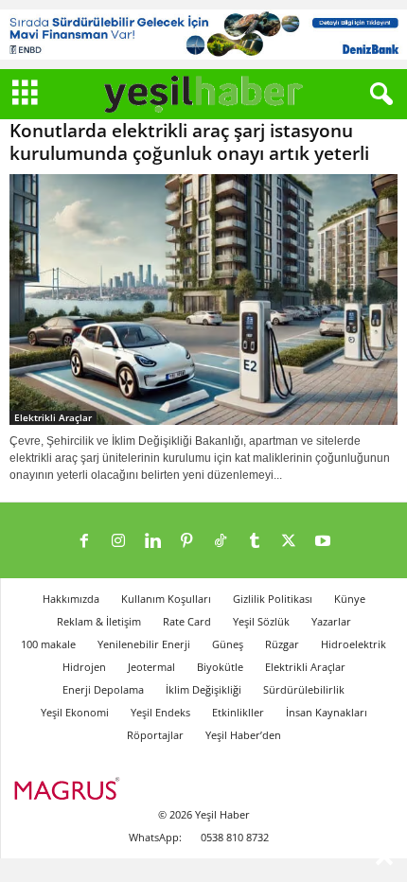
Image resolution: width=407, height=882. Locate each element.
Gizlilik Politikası (272, 598)
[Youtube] (323, 542)
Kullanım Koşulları (166, 598)
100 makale (48, 644)
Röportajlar (155, 735)
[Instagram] (118, 542)
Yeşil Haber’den (243, 735)
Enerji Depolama (103, 689)
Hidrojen (84, 667)
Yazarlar (331, 621)
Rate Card (187, 621)
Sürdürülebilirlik (304, 689)
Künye (349, 598)
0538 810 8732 (235, 837)
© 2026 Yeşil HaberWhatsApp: (189, 825)
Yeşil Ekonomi (75, 712)
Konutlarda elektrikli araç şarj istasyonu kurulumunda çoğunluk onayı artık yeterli (189, 142)
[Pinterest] (186, 542)
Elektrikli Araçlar (53, 417)
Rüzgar (282, 644)
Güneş (227, 644)
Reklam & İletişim (99, 621)
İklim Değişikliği (203, 689)
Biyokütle (220, 667)
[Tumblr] (254, 542)
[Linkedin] (152, 542)
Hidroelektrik (353, 644)
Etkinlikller (238, 712)
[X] (289, 542)
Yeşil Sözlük (261, 621)
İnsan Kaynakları (326, 712)
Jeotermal (151, 667)
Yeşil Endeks (160, 712)
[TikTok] (220, 542)
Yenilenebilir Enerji (143, 644)
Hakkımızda (71, 598)
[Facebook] (84, 542)
